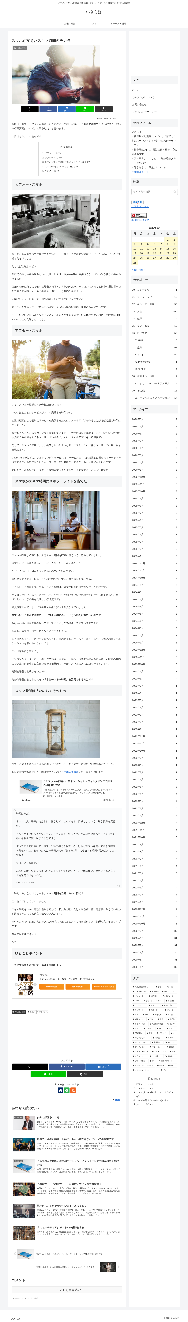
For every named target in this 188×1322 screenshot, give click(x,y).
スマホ (32, 1012)
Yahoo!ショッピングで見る (104, 987)
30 (174, 257)
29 (167, 257)
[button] (104, 109)
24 (134, 257)
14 (161, 248)
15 (167, 248)
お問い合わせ (139, 104)
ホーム (135, 90)
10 (134, 248)
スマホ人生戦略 (70, 772)
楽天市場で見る (78, 987)
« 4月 (134, 269)
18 (141, 253)
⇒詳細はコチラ (140, 172)
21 (161, 253)
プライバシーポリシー (144, 111)
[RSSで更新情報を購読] (73, 1090)
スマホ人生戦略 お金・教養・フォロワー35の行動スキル (67, 979)
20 (154, 253)
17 (134, 253)
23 (174, 253)
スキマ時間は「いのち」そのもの (61, 166)
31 (134, 262)
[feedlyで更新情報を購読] (67, 1090)
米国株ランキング (140, 220)
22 (167, 253)
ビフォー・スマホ (53, 153)
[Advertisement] (67, 1035)
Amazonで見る (52, 987)
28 (161, 257)
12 (148, 248)
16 (174, 248)
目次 (62, 147)
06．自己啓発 (20, 1012)
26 (148, 257)
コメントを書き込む (67, 1290)
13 (154, 248)
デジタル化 (43, 1012)
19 (148, 253)
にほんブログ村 (140, 206)
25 (141, 257)
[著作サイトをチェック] (60, 1090)
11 (141, 248)
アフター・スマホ (53, 157)
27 (154, 257)
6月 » (142, 269)
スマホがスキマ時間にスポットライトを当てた (68, 162)
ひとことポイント (53, 171)
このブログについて (143, 97)
